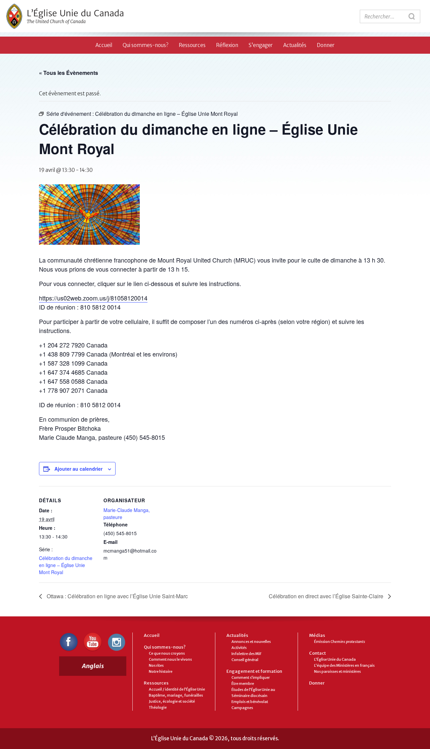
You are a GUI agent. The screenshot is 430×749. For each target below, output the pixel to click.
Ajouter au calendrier (78, 468)
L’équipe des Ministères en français (344, 665)
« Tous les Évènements (68, 73)
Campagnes (242, 707)
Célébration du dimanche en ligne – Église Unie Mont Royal (65, 565)
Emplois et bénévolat (249, 701)
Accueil (103, 45)
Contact (317, 653)
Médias (317, 635)
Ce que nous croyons (167, 653)
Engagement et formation (254, 671)
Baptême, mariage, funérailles (176, 695)
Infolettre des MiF (246, 653)
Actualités (294, 45)
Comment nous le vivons (170, 659)
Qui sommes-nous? (145, 45)
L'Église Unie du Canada (64, 16)
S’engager (261, 45)
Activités (239, 647)
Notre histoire (160, 671)
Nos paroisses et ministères (337, 671)
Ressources (192, 45)
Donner (326, 45)
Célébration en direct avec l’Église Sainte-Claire (327, 596)
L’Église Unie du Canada (335, 659)
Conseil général (244, 659)
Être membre (242, 683)
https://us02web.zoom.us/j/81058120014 (93, 297)
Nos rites (156, 665)
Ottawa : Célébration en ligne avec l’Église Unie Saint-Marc (116, 596)
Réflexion (227, 45)
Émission (339, 641)
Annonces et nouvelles (251, 641)
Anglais (93, 666)
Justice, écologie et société (172, 701)
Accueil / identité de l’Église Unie (177, 689)
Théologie (158, 707)
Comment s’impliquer (250, 677)
